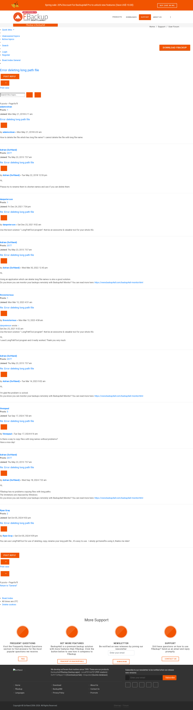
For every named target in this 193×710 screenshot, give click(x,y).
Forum (126, 705)
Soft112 (54, 675)
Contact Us (170, 659)
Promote (94, 693)
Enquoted (88, 675)
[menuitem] (11, 36)
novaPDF (85, 672)
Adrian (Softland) (8, 150)
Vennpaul (4, 408)
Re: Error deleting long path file (17, 162)
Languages (19, 693)
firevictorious (7, 295)
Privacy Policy (58, 693)
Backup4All (57, 689)
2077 (9, 153)
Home (17, 685)
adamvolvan (6, 107)
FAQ (23, 659)
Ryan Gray (5, 510)
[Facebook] (127, 684)
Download (57, 685)
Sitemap (117, 705)
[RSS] (155, 684)
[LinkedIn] (141, 684)
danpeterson (6, 199)
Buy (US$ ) (167, 5)
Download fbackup (175, 47)
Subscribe (121, 662)
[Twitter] (134, 684)
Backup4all (55, 672)
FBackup (18, 689)
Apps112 (62, 675)
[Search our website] (177, 17)
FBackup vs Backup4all (72, 661)
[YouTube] (148, 684)
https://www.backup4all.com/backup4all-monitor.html (119, 282)
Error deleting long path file (19, 70)
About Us (94, 685)
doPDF (92, 672)
